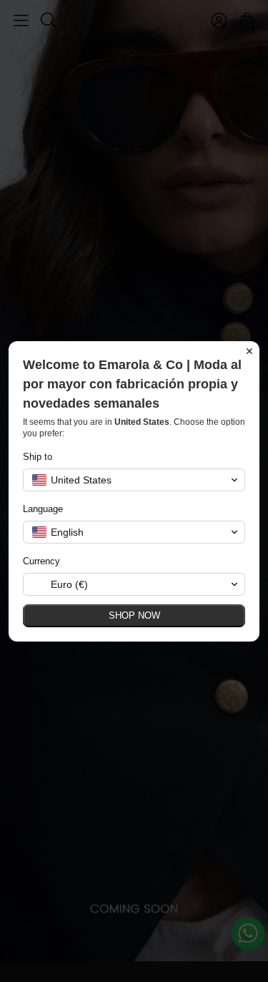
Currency (41, 561)
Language (43, 509)
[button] (134, 479)
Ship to (37, 456)
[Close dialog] (249, 351)
